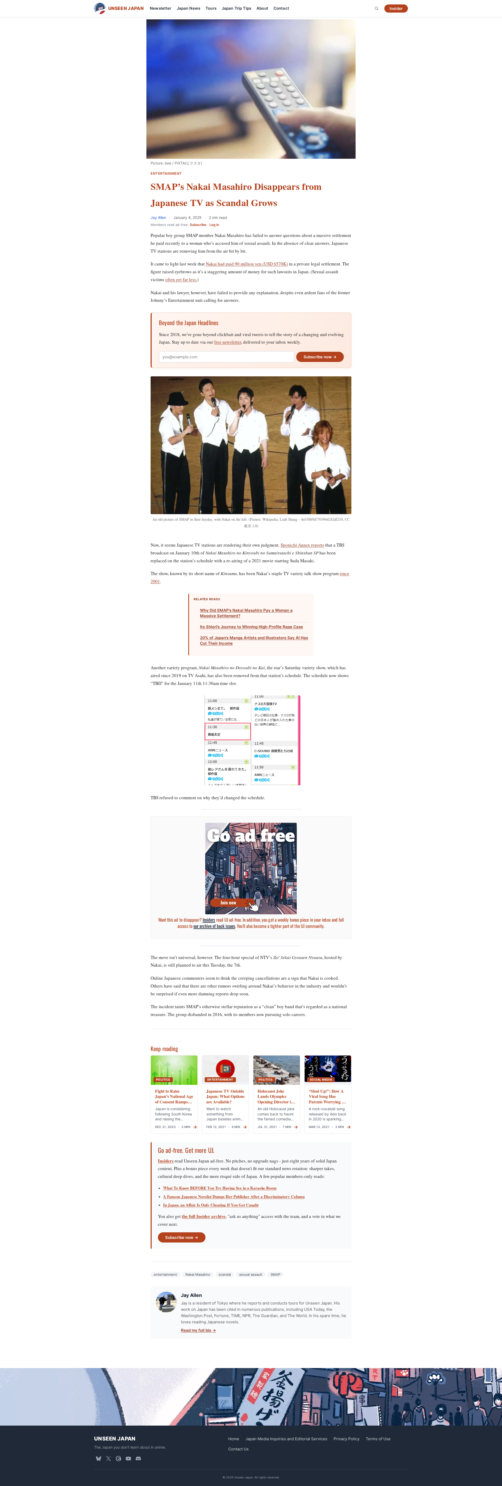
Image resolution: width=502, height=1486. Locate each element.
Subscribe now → (320, 356)
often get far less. (181, 279)
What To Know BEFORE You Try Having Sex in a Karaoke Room (220, 1188)
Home (233, 1438)
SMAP (275, 1274)
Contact (281, 8)
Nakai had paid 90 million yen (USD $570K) (247, 264)
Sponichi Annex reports (302, 545)
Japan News (189, 8)
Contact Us (238, 1449)
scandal (225, 1274)
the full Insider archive (204, 1216)
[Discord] (138, 1458)
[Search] (376, 8)
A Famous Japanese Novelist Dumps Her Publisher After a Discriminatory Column (234, 1196)
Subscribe (198, 225)
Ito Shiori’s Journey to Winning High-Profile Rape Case (251, 626)
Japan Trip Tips (236, 8)
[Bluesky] (98, 1458)
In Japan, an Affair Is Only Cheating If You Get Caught (211, 1205)
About (262, 8)
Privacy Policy (347, 1438)
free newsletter (227, 342)
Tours (211, 8)
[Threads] (118, 1458)
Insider (396, 8)
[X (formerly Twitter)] (108, 1458)
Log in (214, 225)
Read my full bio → (198, 1330)
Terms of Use (378, 1438)
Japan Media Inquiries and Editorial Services (286, 1438)
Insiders (209, 919)
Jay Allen (159, 217)
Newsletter (161, 8)
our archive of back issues (214, 926)
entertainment (165, 1274)
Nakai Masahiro (197, 1274)
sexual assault (250, 1274)
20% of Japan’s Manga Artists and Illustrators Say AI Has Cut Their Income (254, 640)
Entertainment (166, 173)
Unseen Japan (115, 1439)
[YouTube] (128, 1458)
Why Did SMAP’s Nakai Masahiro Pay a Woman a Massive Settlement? (246, 613)
